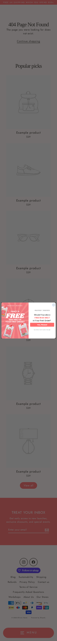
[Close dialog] (53, 305)
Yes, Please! (42, 325)
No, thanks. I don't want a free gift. (42, 330)
